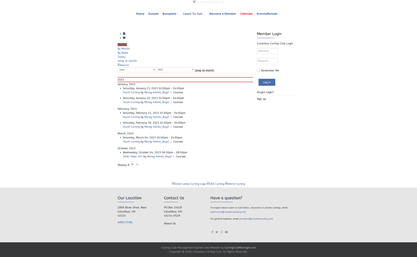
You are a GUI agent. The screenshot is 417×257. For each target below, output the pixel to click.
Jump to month (127, 60)
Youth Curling (131, 92)
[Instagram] (221, 232)
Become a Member (222, 13)
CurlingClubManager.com (240, 247)
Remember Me (270, 70)
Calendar (246, 13)
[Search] (123, 65)
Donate (153, 13)
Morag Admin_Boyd (156, 92)
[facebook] (212, 232)
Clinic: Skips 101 (133, 156)
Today (121, 56)
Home (140, 13)
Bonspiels (169, 13)
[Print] (124, 33)
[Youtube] (226, 232)
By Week (123, 52)
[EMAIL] (124, 37)
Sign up (261, 98)
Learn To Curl (192, 13)
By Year (122, 44)
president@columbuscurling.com (256, 219)
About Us (170, 223)
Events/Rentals (267, 13)
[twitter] (217, 232)
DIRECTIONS (125, 222)
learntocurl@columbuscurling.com (228, 212)
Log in (267, 82)
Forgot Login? (265, 92)
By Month (124, 48)
